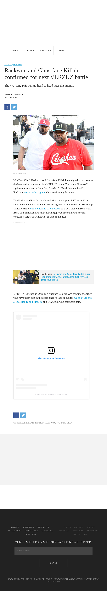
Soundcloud (93, 531)
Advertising (28, 527)
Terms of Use (43, 527)
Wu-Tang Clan (64, 423)
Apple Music (78, 531)
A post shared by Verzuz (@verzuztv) (51, 394)
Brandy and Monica (31, 301)
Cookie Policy (31, 531)
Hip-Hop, (39, 423)
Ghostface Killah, (23, 423)
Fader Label (47, 531)
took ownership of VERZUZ (45, 208)
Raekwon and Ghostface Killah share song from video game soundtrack (65, 276)
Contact (15, 527)
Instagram (64, 531)
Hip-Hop (17, 64)
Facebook (78, 527)
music (8, 64)
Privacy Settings (63, 579)
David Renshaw (15, 95)
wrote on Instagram (34, 192)
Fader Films (30, 534)
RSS (85, 534)
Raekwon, (50, 423)
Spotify (76, 534)
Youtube (91, 527)
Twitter (67, 527)
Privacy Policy (15, 531)
